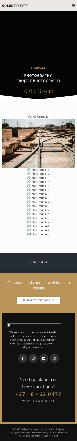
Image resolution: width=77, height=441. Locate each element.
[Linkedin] (43, 358)
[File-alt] (54, 358)
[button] (38, 143)
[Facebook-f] (22, 358)
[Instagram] (33, 358)
